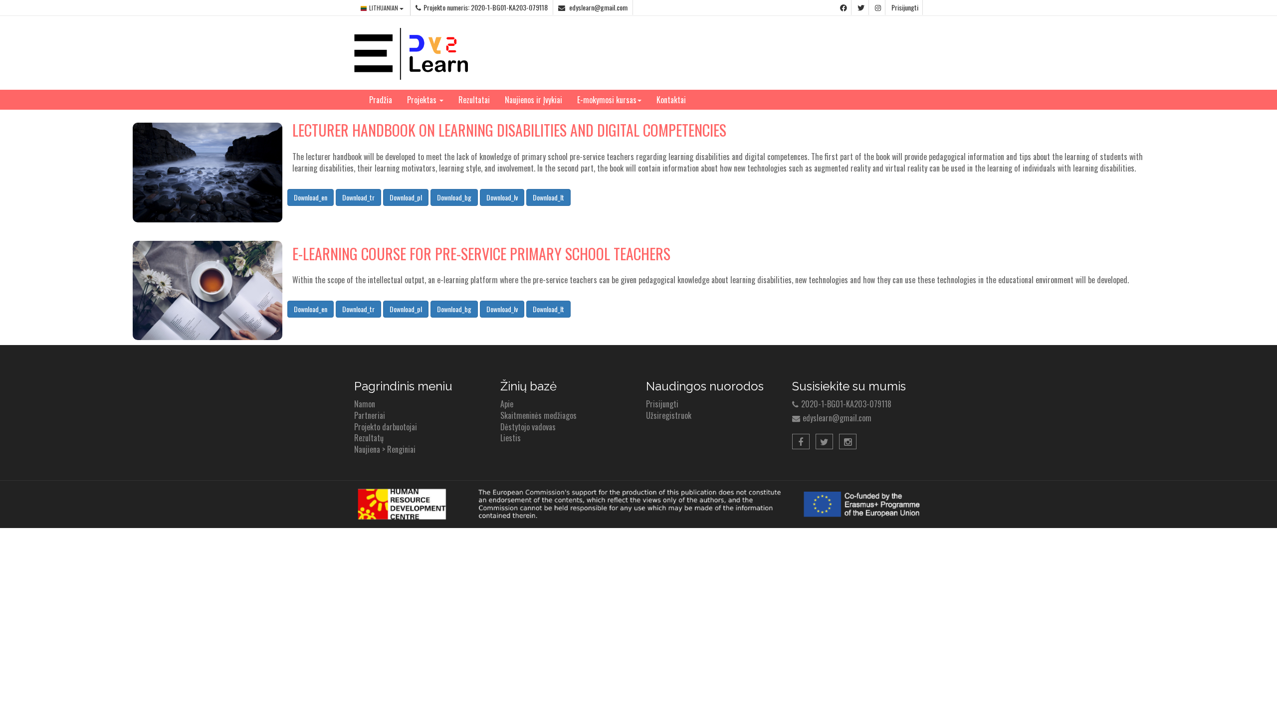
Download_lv (502, 197)
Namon (364, 404)
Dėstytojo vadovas (528, 427)
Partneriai (369, 415)
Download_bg (454, 197)
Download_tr (358, 197)
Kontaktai (671, 100)
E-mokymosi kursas (607, 100)
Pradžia (380, 100)
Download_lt (548, 197)
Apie (506, 404)
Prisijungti (904, 7)
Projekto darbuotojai (385, 427)
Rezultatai (474, 100)
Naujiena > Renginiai (385, 449)
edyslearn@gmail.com (598, 7)
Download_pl (406, 197)
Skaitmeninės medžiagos (538, 415)
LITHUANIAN (384, 7)
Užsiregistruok (668, 415)
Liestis (510, 438)
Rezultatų (369, 438)
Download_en (310, 197)
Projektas (422, 100)
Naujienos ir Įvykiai (533, 100)
